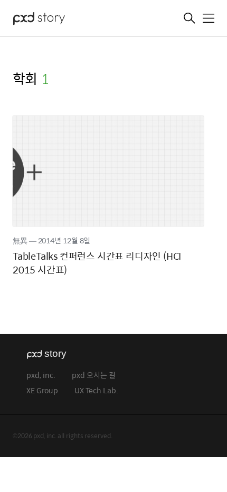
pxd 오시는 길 (94, 376)
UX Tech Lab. (96, 391)
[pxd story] (65, 19)
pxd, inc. (40, 376)
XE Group (42, 391)
